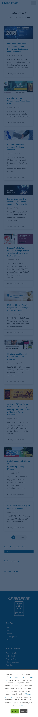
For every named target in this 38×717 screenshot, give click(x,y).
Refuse (24, 711)
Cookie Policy (20, 705)
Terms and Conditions (15, 677)
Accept (15, 711)
